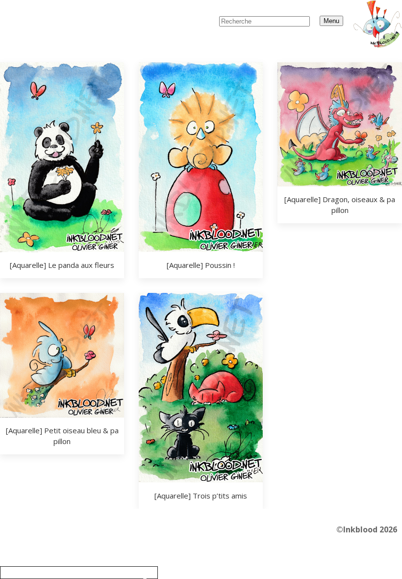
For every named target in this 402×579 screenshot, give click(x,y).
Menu (331, 21)
